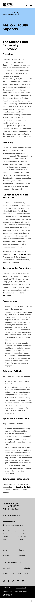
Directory (6, 555)
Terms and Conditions (21, 591)
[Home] (8, 4)
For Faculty (15, 13)
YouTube (18, 581)
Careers (22, 555)
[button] (11, 506)
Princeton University (21, 587)
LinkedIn (23, 581)
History (21, 550)
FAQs (12, 573)
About (5, 550)
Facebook (8, 581)
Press (19, 573)
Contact (5, 573)
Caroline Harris (22, 487)
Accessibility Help (7, 591)
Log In (26, 573)
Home (4, 13)
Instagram (4, 581)
